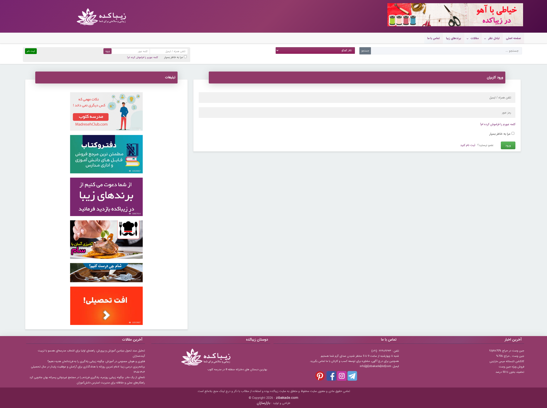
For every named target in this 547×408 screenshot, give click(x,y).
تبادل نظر (494, 38)
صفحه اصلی (513, 38)
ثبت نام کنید (467, 145)
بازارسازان (263, 403)
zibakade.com (287, 398)
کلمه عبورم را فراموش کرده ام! (142, 57)
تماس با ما (433, 38)
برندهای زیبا (453, 38)
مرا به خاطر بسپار (173, 57)
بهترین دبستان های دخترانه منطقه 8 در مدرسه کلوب (237, 369)
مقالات (475, 38)
